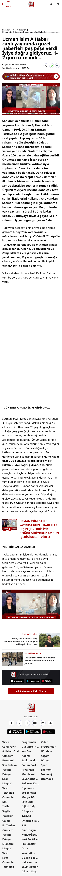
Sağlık (6, 811)
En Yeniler (8, 825)
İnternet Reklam (31, 821)
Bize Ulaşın (29, 830)
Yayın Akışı (28, 853)
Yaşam (6, 769)
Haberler (6, 30)
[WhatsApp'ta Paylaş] (51, 65)
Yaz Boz (26, 751)
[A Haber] (31, 4)
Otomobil (8, 797)
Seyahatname (31, 779)
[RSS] (50, 723)
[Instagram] (27, 723)
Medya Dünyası (31, 797)
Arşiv (25, 848)
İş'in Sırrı (27, 802)
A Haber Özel (10, 751)
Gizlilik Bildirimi (31, 857)
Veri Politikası (30, 839)
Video (6, 742)
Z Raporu (27, 811)
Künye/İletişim (31, 834)
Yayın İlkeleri (30, 867)
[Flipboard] (43, 723)
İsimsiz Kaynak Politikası (31, 871)
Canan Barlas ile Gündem (31, 765)
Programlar (29, 742)
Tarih (5, 806)
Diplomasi (28, 788)
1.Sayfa (26, 815)
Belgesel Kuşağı (31, 783)
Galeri (6, 821)
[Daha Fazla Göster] (57, 65)
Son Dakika (9, 765)
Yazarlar (7, 815)
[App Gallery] (47, 681)
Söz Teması (29, 792)
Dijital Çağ (28, 806)
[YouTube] (35, 723)
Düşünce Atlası (31, 746)
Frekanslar (28, 844)
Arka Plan (28, 769)
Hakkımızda (29, 862)
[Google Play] (33, 681)
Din (4, 802)
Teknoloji (8, 792)
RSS (24, 825)
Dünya (6, 774)
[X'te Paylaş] (46, 65)
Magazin (7, 783)
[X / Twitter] (19, 723)
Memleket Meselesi (31, 774)
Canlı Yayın (9, 746)
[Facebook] (11, 723)
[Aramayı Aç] (51, 4)
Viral (5, 788)
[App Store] (17, 681)
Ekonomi (8, 760)
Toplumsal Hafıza (31, 760)
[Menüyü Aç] (58, 4)
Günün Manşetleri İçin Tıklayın (31, 691)
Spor (5, 779)
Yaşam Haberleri (19, 30)
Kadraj (26, 756)
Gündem (7, 756)
